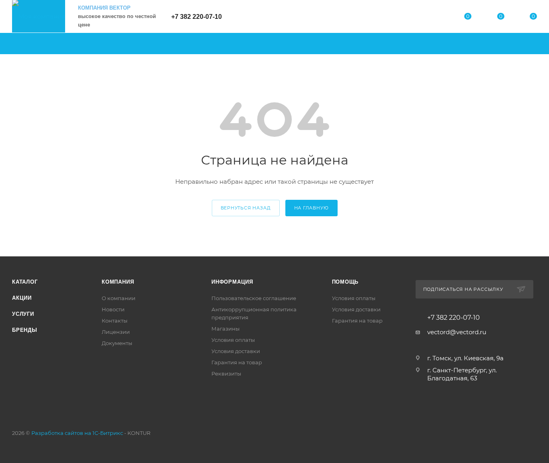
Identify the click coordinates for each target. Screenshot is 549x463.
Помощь (345, 282)
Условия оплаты (233, 340)
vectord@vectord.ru (456, 332)
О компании (118, 298)
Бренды (24, 330)
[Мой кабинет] (435, 18)
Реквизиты (226, 373)
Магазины (225, 328)
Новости (113, 309)
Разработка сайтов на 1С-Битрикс (77, 433)
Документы (117, 343)
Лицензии (116, 332)
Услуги (23, 314)
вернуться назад (246, 208)
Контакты (114, 320)
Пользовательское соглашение (253, 298)
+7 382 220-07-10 (196, 16)
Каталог (25, 282)
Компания (118, 282)
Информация (232, 282)
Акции (22, 298)
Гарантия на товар (236, 362)
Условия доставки (235, 351)
